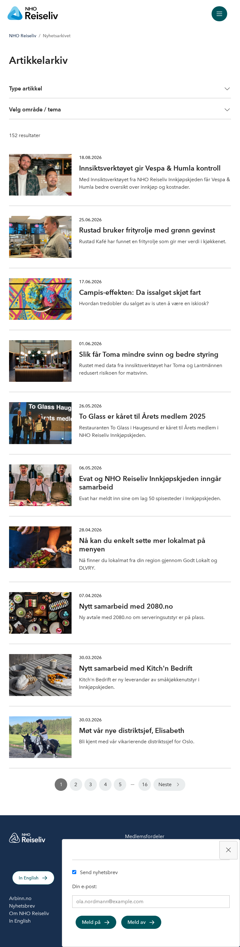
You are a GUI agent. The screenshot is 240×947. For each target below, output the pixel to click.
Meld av (137, 922)
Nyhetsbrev (22, 906)
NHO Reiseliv (22, 35)
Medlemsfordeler (144, 836)
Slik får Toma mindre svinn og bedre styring (148, 354)
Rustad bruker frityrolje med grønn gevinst (147, 230)
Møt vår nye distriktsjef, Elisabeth (131, 730)
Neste (165, 784)
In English (28, 878)
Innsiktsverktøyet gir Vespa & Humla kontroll (150, 168)
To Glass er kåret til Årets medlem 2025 (142, 416)
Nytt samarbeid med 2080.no (126, 606)
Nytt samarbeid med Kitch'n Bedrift (135, 668)
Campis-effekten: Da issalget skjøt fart (140, 292)
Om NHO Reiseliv (29, 913)
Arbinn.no (20, 898)
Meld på (91, 922)
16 (145, 784)
